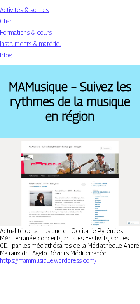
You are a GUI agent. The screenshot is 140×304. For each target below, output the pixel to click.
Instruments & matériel (30, 44)
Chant (7, 21)
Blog (6, 55)
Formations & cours (26, 32)
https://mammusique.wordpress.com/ (48, 260)
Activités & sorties (24, 10)
